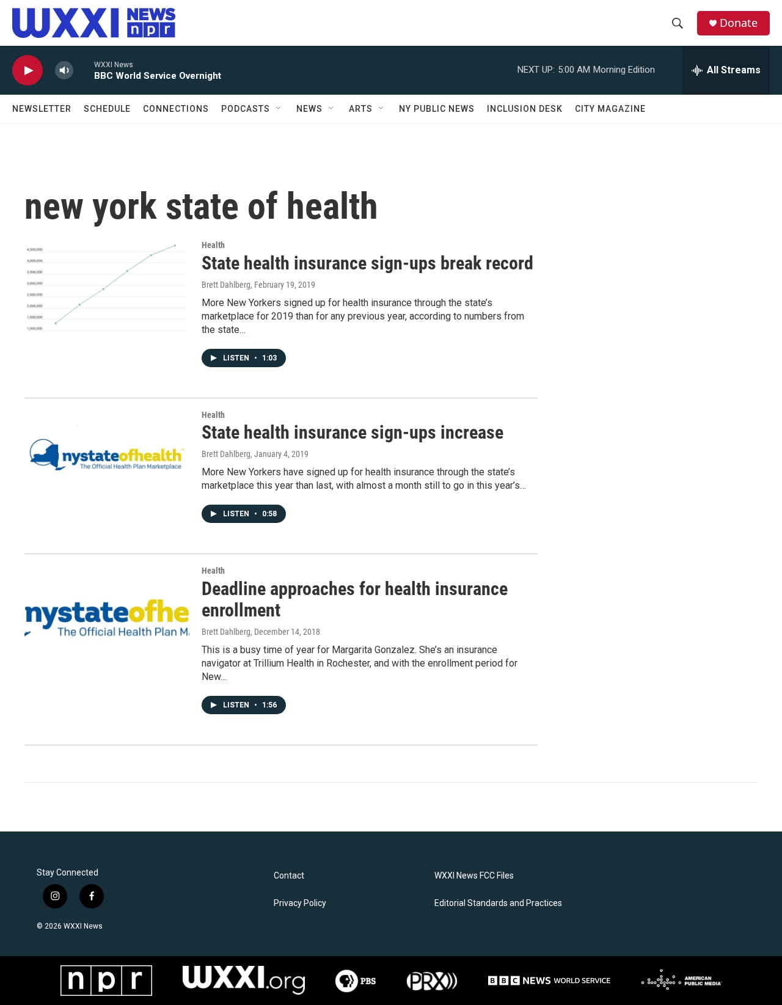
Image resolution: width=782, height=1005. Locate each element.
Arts (361, 109)
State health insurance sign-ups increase (352, 432)
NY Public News (437, 109)
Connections (176, 109)
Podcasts (245, 109)
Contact (289, 875)
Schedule (107, 109)
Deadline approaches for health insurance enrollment (355, 599)
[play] (27, 71)
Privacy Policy (300, 903)
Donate (739, 22)
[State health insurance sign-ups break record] (106, 286)
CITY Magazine (610, 109)
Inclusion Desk (525, 109)
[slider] (84, 70)
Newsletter (41, 109)
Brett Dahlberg (226, 285)
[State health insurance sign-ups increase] (106, 456)
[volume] (64, 70)
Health (213, 245)
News (309, 109)
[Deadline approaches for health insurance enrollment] (106, 612)
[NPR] (106, 980)
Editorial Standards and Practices (498, 903)
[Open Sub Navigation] (279, 109)
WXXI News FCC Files (474, 875)
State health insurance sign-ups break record (367, 263)
